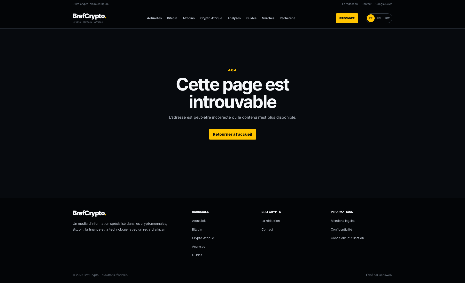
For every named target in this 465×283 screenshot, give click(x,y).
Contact (367, 4)
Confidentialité (341, 229)
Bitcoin (172, 18)
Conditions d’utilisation (347, 238)
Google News (383, 4)
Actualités (154, 18)
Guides (251, 18)
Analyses (234, 18)
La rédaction (350, 4)
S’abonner (347, 18)
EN (379, 18)
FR (370, 18)
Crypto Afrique (211, 18)
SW (387, 18)
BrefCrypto (89, 16)
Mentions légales (343, 221)
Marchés (268, 18)
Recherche (287, 18)
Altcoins (189, 18)
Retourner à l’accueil (232, 134)
